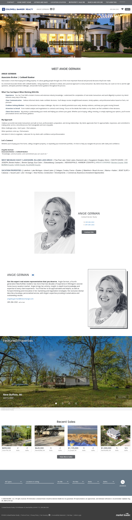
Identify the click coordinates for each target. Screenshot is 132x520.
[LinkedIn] (51, 9)
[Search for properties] (51, 43)
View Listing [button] (122, 397)
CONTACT (10, 2)
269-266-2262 (89, 225)
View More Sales (66, 457)
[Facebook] (53, 9)
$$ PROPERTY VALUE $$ (77, 2)
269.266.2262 (114, 9)
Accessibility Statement (58, 515)
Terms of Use (25, 515)
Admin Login (77, 515)
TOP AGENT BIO (111, 2)
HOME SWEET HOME (24, 2)
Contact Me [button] (89, 232)
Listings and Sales (41, 2)
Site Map (69, 515)
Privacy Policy (35, 515)
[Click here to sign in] (122, 10)
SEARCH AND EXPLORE (95, 2)
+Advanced (122, 485)
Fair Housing (44, 515)
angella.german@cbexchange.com (20, 299)
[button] (33, 275)
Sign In (128, 9)
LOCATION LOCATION (58, 2)
